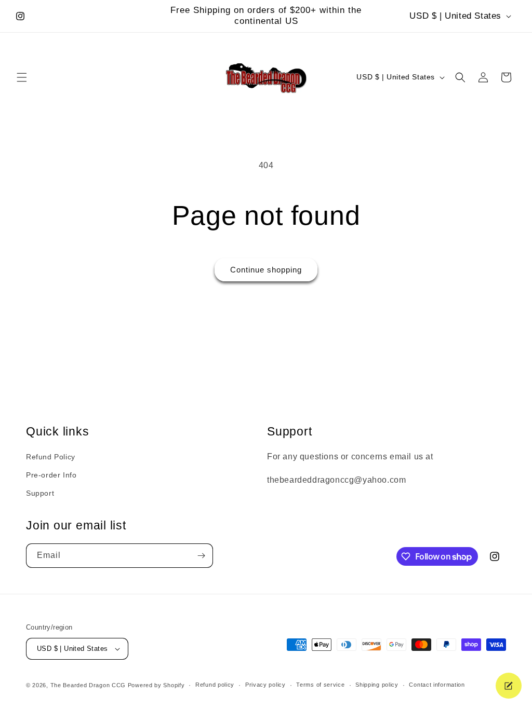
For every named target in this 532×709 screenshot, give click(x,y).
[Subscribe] (201, 555)
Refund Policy (50, 457)
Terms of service (320, 684)
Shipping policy (376, 684)
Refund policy (214, 684)
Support (40, 493)
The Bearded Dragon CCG (88, 685)
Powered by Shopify (156, 685)
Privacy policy (265, 684)
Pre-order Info (51, 475)
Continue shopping (266, 269)
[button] (21, 77)
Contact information (436, 684)
